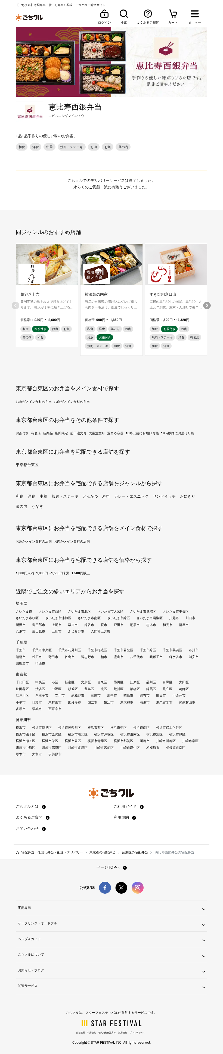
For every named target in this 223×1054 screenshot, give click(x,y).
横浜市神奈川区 (69, 727)
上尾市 (56, 624)
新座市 (184, 624)
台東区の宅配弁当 (135, 852)
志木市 (151, 624)
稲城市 (37, 708)
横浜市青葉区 (97, 740)
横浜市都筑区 (123, 740)
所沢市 (21, 624)
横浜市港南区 (130, 734)
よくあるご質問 (30, 817)
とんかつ (90, 496)
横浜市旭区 (154, 734)
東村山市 (54, 702)
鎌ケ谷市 (175, 656)
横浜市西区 (96, 727)
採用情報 (122, 1032)
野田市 (53, 656)
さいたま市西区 (50, 611)
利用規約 (122, 817)
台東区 (102, 681)
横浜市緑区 (177, 734)
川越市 (174, 617)
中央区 (40, 681)
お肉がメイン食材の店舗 (72, 541)
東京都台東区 (27, 464)
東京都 (21, 674)
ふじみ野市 (76, 631)
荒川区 (118, 688)
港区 (55, 681)
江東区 (135, 681)
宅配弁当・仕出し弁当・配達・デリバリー (52, 852)
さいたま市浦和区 (58, 617)
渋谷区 (40, 688)
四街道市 (22, 663)
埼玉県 (21, 603)
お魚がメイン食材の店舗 (34, 541)
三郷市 (56, 631)
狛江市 (109, 702)
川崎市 (145, 740)
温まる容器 (115, 433)
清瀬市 (145, 702)
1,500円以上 (81, 572)
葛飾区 (184, 688)
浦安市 (194, 656)
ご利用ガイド (126, 806)
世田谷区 (22, 688)
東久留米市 (164, 702)
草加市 (73, 624)
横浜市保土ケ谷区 (169, 727)
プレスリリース (137, 1032)
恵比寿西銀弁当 (75, 106)
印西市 (40, 663)
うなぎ (37, 506)
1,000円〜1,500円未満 (52, 572)
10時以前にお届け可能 (142, 433)
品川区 (151, 681)
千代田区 (22, 681)
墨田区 (118, 681)
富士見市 (38, 631)
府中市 (112, 695)
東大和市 (126, 702)
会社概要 (80, 1032)
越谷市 (89, 624)
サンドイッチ (164, 496)
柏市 (104, 656)
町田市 (161, 695)
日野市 (37, 702)
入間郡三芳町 (100, 631)
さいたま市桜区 (27, 617)
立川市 (60, 695)
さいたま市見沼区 (143, 611)
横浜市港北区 (78, 734)
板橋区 (135, 688)
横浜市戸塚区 (104, 734)
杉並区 (73, 688)
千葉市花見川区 (69, 649)
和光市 (167, 624)
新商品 (48, 433)
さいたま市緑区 (118, 617)
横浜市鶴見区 (42, 727)
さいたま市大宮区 (110, 611)
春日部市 (38, 624)
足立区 (167, 688)
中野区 (56, 688)
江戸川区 (22, 695)
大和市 (37, 753)
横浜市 (21, 727)
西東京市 (54, 708)
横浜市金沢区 (51, 734)
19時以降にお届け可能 (177, 433)
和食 (19, 496)
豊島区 (89, 688)
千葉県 (21, 642)
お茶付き (22, 433)
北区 (104, 688)
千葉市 (21, 649)
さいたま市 (24, 611)
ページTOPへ (109, 867)
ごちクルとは (28, 806)
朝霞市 (135, 624)
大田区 (184, 681)
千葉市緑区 (148, 649)
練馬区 (151, 688)
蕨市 (104, 624)
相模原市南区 (175, 747)
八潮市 (21, 631)
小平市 (21, 702)
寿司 (106, 496)
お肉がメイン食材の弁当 (72, 401)
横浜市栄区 (50, 740)
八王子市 (41, 695)
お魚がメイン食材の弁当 (34, 401)
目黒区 (167, 681)
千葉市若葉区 (123, 649)
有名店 (36, 433)
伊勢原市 (54, 753)
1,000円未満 (25, 572)
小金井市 (178, 695)
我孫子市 (156, 656)
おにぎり (187, 496)
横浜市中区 (118, 727)
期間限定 (61, 433)
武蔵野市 (77, 695)
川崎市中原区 (25, 747)
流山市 (118, 656)
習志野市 (87, 656)
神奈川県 (23, 719)
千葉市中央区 (42, 649)
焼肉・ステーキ (65, 496)
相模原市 (152, 747)
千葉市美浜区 (172, 649)
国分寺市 (74, 702)
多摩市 (21, 708)
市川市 (194, 649)
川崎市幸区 (190, 740)
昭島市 (128, 695)
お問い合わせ (28, 828)
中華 (43, 496)
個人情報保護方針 (107, 1032)
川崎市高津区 (51, 747)
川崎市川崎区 (166, 740)
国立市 (92, 702)
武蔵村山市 (187, 702)
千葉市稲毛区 (97, 649)
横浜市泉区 (73, 740)
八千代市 (136, 656)
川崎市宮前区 (104, 747)
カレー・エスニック (131, 496)
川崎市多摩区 (78, 747)
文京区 (86, 681)
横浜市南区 (141, 727)
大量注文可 (97, 433)
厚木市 (21, 753)
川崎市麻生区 (130, 747)
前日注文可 (78, 433)
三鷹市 (96, 695)
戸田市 (118, 624)
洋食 (31, 496)
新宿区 (70, 681)
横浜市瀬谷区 (25, 740)
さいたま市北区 (79, 611)
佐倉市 (70, 656)
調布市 (145, 695)
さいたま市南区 (89, 617)
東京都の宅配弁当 (102, 852)
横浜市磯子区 (25, 734)
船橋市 (21, 656)
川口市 (190, 617)
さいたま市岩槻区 (150, 617)
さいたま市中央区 (176, 611)
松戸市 (37, 656)
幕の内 (21, 506)
